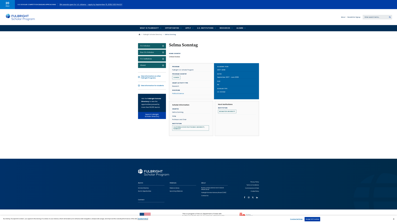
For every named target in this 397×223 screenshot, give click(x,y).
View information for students (152, 86)
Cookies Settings (296, 219)
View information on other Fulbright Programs (151, 77)
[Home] (20, 17)
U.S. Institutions (146, 59)
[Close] (393, 219)
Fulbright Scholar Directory (152, 34)
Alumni (143, 65)
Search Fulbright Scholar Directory (152, 115)
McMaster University (227, 111)
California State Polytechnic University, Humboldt (189, 128)
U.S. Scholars (145, 46)
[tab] (152, 46)
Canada (176, 77)
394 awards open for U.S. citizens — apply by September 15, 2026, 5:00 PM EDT (90, 4)
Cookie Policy (143, 219)
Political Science (178, 93)
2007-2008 (221, 70)
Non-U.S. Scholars (147, 52)
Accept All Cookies (312, 219)
